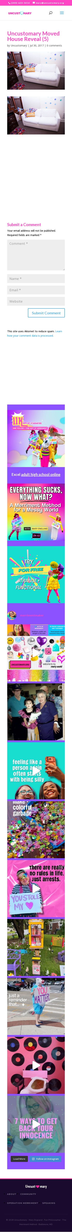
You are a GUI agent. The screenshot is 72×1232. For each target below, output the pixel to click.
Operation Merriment (22, 1203)
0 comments (54, 45)
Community (28, 1194)
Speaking (48, 1203)
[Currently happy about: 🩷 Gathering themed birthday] (36, 947)
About (11, 1194)
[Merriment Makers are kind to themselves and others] (36, 1006)
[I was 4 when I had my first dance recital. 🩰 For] (36, 711)
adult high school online (40, 474)
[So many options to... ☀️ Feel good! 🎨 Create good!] (36, 652)
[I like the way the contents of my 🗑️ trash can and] (36, 829)
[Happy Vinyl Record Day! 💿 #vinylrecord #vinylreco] (36, 1065)
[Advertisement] (36, 170)
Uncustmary (36, 1186)
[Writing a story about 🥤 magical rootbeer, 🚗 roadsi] (36, 1124)
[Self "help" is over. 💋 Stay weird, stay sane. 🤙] (36, 770)
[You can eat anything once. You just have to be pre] (36, 888)
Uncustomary (19, 45)
